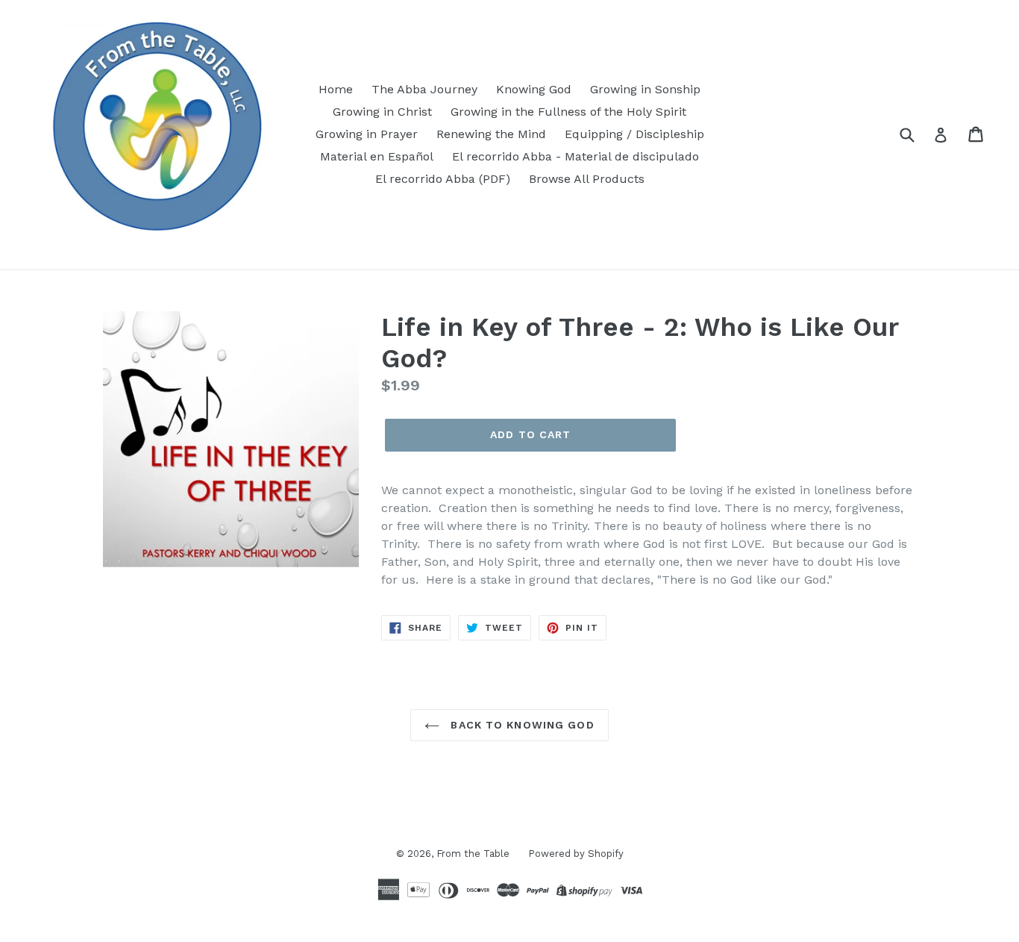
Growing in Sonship (645, 89)
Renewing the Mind (491, 134)
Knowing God (533, 89)
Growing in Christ (382, 112)
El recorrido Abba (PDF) (442, 179)
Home (336, 89)
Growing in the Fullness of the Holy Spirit (568, 112)
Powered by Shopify (576, 853)
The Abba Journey (424, 89)
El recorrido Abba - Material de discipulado (575, 156)
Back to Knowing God (520, 725)
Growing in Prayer (367, 134)
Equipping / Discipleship (634, 134)
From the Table (473, 853)
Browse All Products (587, 179)
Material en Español (376, 156)
